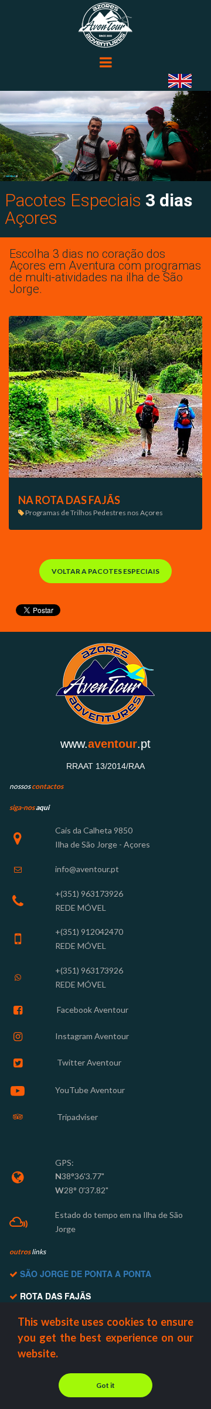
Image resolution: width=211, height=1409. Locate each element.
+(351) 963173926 (89, 894)
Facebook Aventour (91, 1010)
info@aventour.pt (87, 869)
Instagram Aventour (92, 1036)
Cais (63, 830)
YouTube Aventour (90, 1090)
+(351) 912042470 (89, 932)
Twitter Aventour (88, 1062)
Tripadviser (76, 1117)
